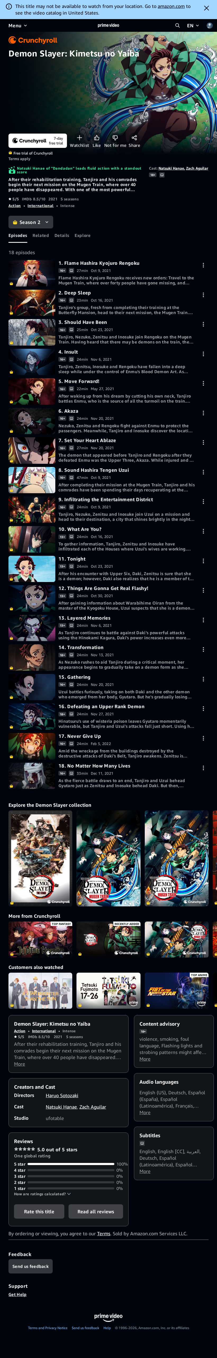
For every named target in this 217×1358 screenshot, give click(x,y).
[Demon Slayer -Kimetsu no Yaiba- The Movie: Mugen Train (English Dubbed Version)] (108, 858)
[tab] (17, 235)
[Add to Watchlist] (79, 138)
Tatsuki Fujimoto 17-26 (108, 991)
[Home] (108, 25)
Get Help (17, 1294)
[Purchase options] (203, 265)
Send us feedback (85, 1328)
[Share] (134, 138)
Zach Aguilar (197, 168)
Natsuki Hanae (171, 168)
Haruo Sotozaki (62, 1095)
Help (107, 1328)
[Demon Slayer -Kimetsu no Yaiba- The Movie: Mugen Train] (177, 858)
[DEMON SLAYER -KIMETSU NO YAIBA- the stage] (40, 858)
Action (14, 205)
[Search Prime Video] (177, 25)
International (40, 205)
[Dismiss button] (206, 8)
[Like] (97, 138)
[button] (42, 1194)
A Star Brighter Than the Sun (40, 991)
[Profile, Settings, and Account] (209, 25)
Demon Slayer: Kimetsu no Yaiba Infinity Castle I (108, 940)
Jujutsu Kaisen (40, 940)
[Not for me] (115, 138)
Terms (103, 1233)
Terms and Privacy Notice (47, 1328)
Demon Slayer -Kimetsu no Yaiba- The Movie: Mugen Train (177, 940)
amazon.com (171, 6)
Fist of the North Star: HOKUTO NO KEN (177, 991)
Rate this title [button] (39, 1211)
